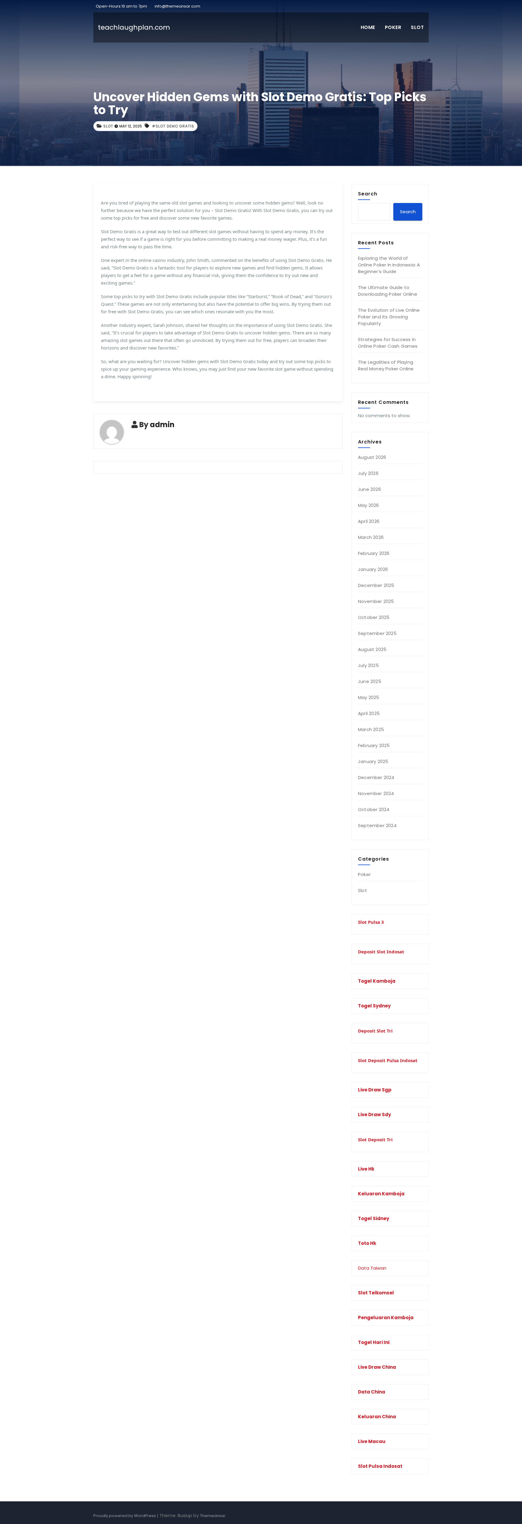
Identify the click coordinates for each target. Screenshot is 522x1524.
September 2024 (377, 825)
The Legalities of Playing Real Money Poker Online (386, 365)
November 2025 (376, 601)
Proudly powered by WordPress (125, 1516)
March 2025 (371, 729)
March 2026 (371, 537)
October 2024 (373, 809)
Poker (393, 27)
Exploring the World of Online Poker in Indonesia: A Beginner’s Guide (389, 265)
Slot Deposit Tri (375, 1139)
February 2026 (374, 553)
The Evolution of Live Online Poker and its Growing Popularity (389, 317)
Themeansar (212, 1516)
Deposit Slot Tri (375, 1031)
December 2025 (376, 585)
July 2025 (368, 665)
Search (367, 193)
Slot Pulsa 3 (371, 922)
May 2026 (368, 505)
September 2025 (377, 633)
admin (162, 425)
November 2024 (376, 793)
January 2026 (373, 569)
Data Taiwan (372, 1268)
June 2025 (369, 681)
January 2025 (373, 761)
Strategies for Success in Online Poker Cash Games (388, 342)
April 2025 (369, 713)
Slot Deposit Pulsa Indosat (387, 1060)
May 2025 (368, 697)
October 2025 (373, 617)
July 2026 (368, 473)
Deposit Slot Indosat (381, 952)
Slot (417, 27)
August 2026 (372, 457)
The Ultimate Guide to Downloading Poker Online (387, 290)
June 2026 (369, 489)
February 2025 (374, 745)
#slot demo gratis (173, 126)
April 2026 (368, 521)
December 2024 (376, 777)
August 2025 (372, 649)
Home (368, 27)
